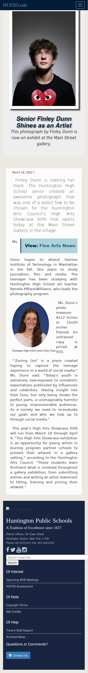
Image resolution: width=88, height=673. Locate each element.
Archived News (15, 637)
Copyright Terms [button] (17, 605)
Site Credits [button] (13, 611)
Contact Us (20, 655)
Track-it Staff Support (19, 630)
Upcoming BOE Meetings (22, 580)
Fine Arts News (57, 245)
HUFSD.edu (15, 5)
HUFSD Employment (19, 586)
